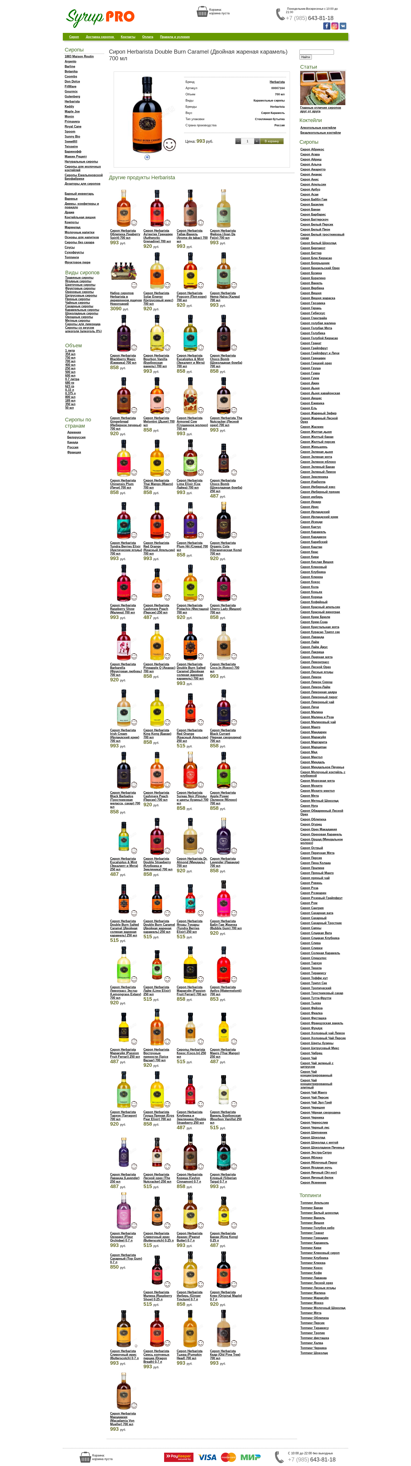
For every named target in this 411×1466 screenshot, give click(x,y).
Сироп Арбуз (310, 189)
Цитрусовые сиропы (81, 295)
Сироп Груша (310, 368)
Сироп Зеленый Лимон (318, 472)
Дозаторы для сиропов (82, 183)
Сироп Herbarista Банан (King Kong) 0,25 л (224, 1236)
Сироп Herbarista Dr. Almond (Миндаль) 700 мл (192, 862)
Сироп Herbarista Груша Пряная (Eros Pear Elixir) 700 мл (158, 1115)
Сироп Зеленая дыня (316, 452)
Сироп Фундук (311, 1028)
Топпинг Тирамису (314, 1328)
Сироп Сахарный (313, 918)
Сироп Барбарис (313, 214)
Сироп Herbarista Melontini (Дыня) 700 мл (159, 421)
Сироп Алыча (310, 164)
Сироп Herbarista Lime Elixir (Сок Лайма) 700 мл (189, 484)
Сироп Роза (309, 888)
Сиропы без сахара (79, 242)
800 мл (70, 397)
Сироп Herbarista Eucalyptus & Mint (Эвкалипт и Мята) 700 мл (191, 361)
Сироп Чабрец (311, 1053)
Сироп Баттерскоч (314, 219)
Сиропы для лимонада (82, 324)
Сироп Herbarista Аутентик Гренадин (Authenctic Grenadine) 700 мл (158, 236)
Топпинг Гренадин (314, 1238)
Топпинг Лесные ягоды (318, 1288)
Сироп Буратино (313, 278)
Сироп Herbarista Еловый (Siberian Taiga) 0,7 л (223, 1178)
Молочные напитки (79, 232)
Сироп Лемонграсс (314, 662)
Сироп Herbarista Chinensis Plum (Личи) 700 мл (123, 484)
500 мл (70, 372)
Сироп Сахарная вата (316, 913)
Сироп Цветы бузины (316, 1043)
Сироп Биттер (311, 253)
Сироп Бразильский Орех (320, 268)
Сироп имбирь (311, 497)
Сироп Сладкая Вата (316, 933)
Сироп (74, 37)
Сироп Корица (311, 597)
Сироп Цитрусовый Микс (319, 1048)
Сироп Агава (310, 154)
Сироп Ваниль (311, 283)
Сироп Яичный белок (316, 1177)
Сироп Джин (309, 383)
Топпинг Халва (311, 1343)
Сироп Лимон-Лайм (315, 687)
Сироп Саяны (310, 928)
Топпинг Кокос (311, 1268)
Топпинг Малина (312, 1293)
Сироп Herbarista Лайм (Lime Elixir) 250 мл (157, 990)
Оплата (147, 37)
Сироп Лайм (309, 642)
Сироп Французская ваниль (321, 1023)
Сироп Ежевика (312, 403)
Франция (74, 452)
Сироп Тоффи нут (314, 978)
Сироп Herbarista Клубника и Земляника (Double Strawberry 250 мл (191, 1117)
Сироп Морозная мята (317, 780)
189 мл (70, 400)
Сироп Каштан (311, 547)
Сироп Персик (311, 858)
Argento (70, 61)
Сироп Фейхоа (311, 1008)
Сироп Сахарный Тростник (321, 923)
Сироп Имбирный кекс (317, 487)
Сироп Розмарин (313, 893)
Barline (70, 66)
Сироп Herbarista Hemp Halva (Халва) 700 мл (225, 296)
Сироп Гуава (310, 373)
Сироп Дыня (310, 388)
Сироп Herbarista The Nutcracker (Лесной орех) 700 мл (226, 421)
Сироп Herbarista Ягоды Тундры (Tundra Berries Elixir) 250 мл (189, 926)
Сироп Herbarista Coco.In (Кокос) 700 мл (224, 667)
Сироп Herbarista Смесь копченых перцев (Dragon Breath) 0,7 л (156, 1356)
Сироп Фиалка (311, 1013)
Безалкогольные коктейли (320, 132)
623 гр (69, 386)
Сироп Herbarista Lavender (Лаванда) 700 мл (224, 862)
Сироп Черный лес (314, 1127)
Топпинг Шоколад (314, 1353)
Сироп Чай (308, 1058)
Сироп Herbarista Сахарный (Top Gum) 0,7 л (126, 1258)
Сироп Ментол (311, 757)
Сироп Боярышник (315, 263)
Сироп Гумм (309, 378)
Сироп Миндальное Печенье (322, 767)
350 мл (70, 404)
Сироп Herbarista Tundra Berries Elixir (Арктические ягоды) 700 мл (126, 548)
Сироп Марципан (313, 747)
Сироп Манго (310, 727)
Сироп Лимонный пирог (319, 697)
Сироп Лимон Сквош (316, 682)
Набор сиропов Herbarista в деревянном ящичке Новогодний (126, 298)
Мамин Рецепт (76, 156)
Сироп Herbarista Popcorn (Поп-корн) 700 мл (191, 296)
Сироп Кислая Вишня (316, 562)
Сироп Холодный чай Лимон (322, 1033)
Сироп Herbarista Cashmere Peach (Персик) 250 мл (156, 608)
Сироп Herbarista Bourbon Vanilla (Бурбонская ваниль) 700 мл (156, 361)
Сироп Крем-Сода (314, 622)
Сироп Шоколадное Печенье (322, 1147)
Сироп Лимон (310, 677)
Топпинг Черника (313, 1348)
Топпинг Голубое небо (317, 1228)
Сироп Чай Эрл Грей (316, 1102)
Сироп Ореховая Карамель (321, 834)
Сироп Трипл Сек (313, 983)
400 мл (70, 365)
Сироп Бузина (311, 273)
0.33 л (69, 390)
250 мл (70, 368)
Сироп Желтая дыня (316, 432)
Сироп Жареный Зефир (318, 413)
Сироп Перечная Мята (317, 853)
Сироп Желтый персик (317, 442)
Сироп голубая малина (318, 323)
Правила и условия (175, 37)
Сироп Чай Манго (313, 1092)
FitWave (70, 86)
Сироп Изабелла (312, 482)
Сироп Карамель (313, 532)
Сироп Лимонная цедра (318, 692)
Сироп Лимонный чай (317, 702)
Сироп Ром (309, 903)
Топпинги (72, 257)
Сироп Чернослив (314, 1122)
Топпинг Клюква (312, 1263)
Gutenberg (72, 96)
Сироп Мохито (311, 785)
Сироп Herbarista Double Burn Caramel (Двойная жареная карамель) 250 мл (159, 926)
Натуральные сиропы (81, 161)
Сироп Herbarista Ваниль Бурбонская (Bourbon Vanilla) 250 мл (226, 1117)
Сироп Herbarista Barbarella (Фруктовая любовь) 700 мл (126, 669)
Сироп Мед (308, 752)
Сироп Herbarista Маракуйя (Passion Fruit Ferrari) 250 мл (125, 1053)
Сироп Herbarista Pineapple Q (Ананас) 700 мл (159, 667)
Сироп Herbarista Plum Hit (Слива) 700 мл (192, 546)
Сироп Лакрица (312, 652)
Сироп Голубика (312, 333)
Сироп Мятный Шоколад (319, 800)
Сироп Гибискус (312, 313)
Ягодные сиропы (78, 281)
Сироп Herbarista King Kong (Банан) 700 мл (157, 733)
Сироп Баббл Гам (313, 199)
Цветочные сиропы (80, 284)
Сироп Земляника (314, 477)
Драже (69, 212)
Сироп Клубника (313, 572)
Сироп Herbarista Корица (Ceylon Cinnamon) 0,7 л (189, 1178)
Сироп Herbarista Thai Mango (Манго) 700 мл (158, 484)
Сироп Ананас (311, 174)
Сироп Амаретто (313, 169)
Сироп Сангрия (312, 908)
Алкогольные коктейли (318, 127)
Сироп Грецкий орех (316, 363)
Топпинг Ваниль (312, 1218)
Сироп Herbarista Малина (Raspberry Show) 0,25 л (157, 1295)
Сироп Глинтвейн (313, 318)
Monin (69, 116)
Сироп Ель (308, 408)
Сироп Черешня (312, 1107)
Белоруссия (76, 437)
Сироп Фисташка (313, 1018)
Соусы (70, 247)
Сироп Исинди (311, 522)
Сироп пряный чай (315, 878)
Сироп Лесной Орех (315, 667)
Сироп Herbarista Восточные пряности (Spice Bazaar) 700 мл (156, 1055)
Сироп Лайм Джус (314, 647)
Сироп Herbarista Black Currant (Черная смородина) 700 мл (225, 735)
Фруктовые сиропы (80, 288)
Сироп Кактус (310, 527)
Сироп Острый (311, 848)
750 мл (70, 357)
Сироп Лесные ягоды (316, 672)
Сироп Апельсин (313, 184)
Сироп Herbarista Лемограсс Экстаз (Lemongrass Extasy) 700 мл (125, 992)
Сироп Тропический (315, 988)
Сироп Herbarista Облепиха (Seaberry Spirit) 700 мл (125, 234)
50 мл (69, 407)
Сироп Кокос (310, 582)
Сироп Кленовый (313, 567)
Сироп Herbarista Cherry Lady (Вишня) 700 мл (225, 608)
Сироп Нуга (309, 805)
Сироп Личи (309, 707)
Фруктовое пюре (77, 262)
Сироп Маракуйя (313, 737)
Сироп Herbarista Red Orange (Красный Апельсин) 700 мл (159, 548)
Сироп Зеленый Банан (317, 467)
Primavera (72, 121)
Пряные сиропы (77, 299)
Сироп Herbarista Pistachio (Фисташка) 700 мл (193, 608)
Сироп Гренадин (313, 358)
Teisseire (71, 146)
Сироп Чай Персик (314, 1097)
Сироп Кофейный (314, 602)
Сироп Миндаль (312, 762)
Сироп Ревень (311, 883)
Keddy (69, 106)
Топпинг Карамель (314, 1243)
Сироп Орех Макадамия (318, 829)
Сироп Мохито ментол (317, 790)
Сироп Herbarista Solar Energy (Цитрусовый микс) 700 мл (158, 298)
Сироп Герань (311, 308)
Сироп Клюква (311, 577)
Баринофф (73, 151)
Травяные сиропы (79, 277)
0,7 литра (72, 379)
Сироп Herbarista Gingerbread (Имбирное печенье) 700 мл (125, 423)
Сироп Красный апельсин (320, 607)
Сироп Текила (311, 968)
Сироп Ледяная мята (316, 657)
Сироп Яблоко (311, 1157)
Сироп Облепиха (313, 819)
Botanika (71, 71)
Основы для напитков (82, 237)
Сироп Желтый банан (316, 437)
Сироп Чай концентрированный (316, 1073)
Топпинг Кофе (311, 1273)
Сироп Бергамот (312, 248)
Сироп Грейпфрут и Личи (319, 353)
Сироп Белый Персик (316, 224)
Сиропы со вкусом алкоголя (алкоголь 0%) (83, 329)
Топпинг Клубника (314, 1258)
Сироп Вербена (312, 288)
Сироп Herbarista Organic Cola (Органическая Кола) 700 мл (226, 548)
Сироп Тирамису (313, 973)
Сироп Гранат (310, 343)
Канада (72, 442)
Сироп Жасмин (311, 427)
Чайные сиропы (77, 302)
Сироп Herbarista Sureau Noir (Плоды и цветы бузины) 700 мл (192, 798)
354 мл (70, 354)
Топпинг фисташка (314, 1338)
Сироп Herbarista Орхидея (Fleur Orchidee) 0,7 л (123, 1236)
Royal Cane (73, 126)
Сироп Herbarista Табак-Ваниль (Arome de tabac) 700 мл (192, 236)
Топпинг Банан (311, 1208)
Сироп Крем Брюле (315, 617)
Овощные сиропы (79, 317)
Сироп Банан (310, 209)
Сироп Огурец (311, 824)
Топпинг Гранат (312, 1233)
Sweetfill (71, 141)
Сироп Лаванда (312, 637)
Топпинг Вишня (312, 1223)
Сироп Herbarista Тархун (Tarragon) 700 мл (123, 1115)
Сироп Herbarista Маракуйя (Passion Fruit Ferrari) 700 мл (191, 990)
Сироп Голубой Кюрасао (319, 338)
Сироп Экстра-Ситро (316, 1152)
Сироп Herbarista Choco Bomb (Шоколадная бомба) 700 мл (226, 361)
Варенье (71, 198)
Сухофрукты (74, 252)
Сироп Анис (309, 179)
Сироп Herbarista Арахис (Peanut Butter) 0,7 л (189, 1236)
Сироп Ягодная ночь (316, 1167)
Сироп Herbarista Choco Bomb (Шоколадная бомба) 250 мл (226, 486)
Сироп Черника (312, 1117)
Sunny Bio (72, 136)
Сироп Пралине (312, 868)
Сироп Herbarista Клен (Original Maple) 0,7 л (226, 1295)
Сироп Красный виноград (320, 612)
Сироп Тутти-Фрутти (315, 998)
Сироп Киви (309, 557)
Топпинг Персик (312, 1323)
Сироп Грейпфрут (314, 348)
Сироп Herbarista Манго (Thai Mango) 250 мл (225, 1053)
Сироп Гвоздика (312, 303)
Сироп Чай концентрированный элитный (316, 1083)
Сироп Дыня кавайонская (320, 393)
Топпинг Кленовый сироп (320, 1253)
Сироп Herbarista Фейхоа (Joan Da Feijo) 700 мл (223, 234)
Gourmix (71, 91)
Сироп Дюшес (311, 398)
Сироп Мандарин (313, 732)
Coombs (71, 76)
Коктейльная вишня (80, 217)
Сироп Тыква (310, 1003)
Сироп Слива (310, 943)
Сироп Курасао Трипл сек (320, 632)
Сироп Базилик (312, 204)
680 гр (69, 382)
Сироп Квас (309, 552)
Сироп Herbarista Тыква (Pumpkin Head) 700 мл (189, 1354)
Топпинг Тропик (312, 1333)
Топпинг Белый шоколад (319, 1213)
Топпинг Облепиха (314, 1318)
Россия (72, 447)
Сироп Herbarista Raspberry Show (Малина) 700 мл (123, 608)
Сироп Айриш (311, 159)
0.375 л (70, 393)
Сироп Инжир (310, 502)
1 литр (70, 350)
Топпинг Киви (310, 1248)
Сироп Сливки (311, 948)
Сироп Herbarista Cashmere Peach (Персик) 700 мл (156, 796)
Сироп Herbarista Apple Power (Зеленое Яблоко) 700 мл (223, 798)
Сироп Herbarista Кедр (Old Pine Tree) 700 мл (225, 1354)
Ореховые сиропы (79, 292)
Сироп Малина (311, 712)
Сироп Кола (309, 587)
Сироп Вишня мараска (317, 298)
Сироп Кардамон (313, 537)
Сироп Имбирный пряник (320, 492)
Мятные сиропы (77, 320)
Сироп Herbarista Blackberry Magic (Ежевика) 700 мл (123, 359)
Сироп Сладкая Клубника (319, 938)
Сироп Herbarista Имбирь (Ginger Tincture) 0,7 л (189, 1295)
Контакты (128, 37)
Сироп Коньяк (311, 592)
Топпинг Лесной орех (316, 1283)
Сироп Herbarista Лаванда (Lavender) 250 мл (124, 1178)
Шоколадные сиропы (81, 313)
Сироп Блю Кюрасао (316, 258)
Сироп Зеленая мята (316, 457)
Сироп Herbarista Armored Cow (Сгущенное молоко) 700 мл (192, 423)
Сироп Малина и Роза (317, 717)
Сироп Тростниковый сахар (321, 993)
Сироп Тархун (311, 963)
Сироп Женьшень (314, 447)
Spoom (70, 131)
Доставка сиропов (100, 37)
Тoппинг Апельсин (314, 1203)
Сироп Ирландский (315, 512)
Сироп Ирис (309, 507)
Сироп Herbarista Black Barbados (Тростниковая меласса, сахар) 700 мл (125, 800)
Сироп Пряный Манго (317, 873)
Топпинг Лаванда (313, 1278)
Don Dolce (72, 81)
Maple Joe (72, 111)
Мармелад (72, 227)
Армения (74, 432)
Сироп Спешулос (313, 958)
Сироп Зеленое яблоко (318, 462)
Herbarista (72, 101)
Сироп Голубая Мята (316, 328)
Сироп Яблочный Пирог (318, 1162)
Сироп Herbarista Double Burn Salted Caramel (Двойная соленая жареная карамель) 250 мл (124, 928)
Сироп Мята (309, 795)
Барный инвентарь (79, 193)
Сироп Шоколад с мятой (319, 1142)
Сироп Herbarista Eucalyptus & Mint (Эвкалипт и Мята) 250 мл (124, 864)
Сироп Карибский (314, 542)
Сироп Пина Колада (315, 863)
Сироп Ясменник (313, 1182)
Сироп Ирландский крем (319, 517)
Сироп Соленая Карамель (320, 953)
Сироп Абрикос (312, 149)
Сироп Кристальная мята (319, 627)
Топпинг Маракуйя (314, 1298)
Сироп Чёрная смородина (320, 1112)
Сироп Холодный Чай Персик (323, 1038)
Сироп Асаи (309, 194)
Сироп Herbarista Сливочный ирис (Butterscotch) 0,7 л (124, 1354)
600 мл (70, 375)
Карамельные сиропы (82, 310)
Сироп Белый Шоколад (318, 243)
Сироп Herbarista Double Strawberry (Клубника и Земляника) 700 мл (157, 864)
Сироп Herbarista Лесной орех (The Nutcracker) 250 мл (157, 1178)
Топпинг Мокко (311, 1303)
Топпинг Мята (310, 1313)
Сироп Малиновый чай (318, 722)
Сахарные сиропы (79, 306)
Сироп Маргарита (313, 742)
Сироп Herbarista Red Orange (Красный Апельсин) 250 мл (192, 735)
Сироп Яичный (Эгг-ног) (318, 1172)
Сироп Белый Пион (315, 229)
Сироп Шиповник (313, 1132)
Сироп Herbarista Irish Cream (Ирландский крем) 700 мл (124, 735)
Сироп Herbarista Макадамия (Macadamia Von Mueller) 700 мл (123, 1419)
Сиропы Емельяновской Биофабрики (84, 176)
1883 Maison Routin (79, 56)
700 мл (70, 361)
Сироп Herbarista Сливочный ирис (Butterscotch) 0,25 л (158, 1236)
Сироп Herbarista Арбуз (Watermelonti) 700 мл (225, 990)
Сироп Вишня (311, 293)
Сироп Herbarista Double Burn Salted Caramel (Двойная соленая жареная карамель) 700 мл (191, 671)
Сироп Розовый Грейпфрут (321, 898)
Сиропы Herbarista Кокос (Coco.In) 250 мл (191, 1053)
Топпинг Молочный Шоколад (322, 1308)
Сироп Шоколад (312, 1137)
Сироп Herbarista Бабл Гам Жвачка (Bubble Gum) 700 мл (226, 924)
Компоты (72, 222)
